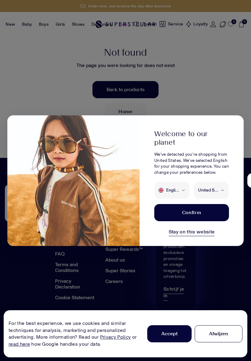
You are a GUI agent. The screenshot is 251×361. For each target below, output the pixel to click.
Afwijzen (218, 334)
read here (19, 344)
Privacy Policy (115, 337)
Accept (169, 334)
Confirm (191, 212)
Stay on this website (192, 232)
